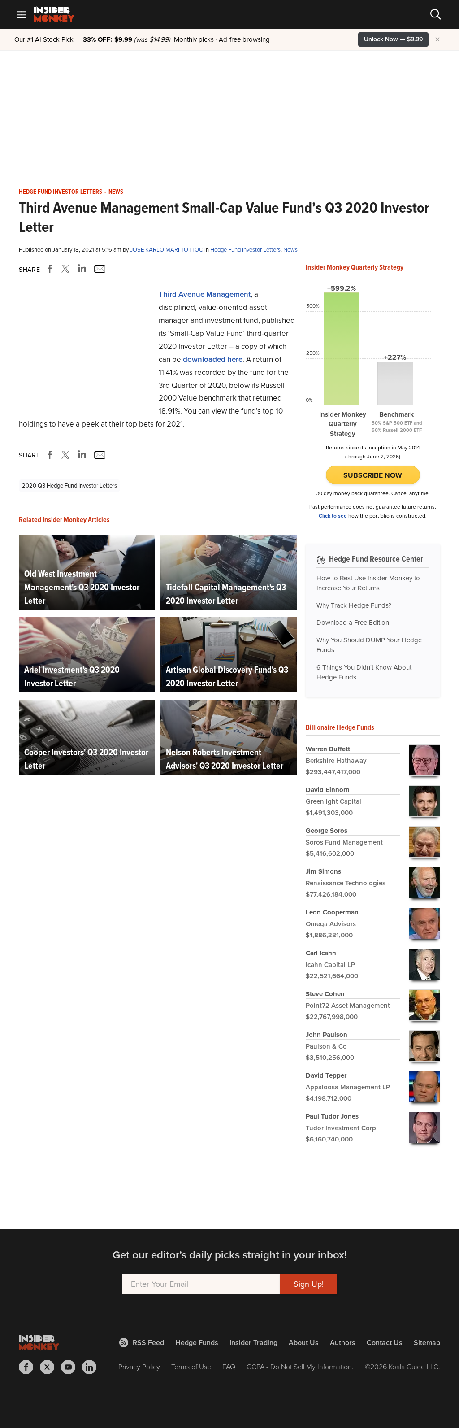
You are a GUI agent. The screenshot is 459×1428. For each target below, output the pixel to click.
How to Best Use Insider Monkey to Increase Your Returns (368, 583)
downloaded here (212, 359)
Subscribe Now (372, 475)
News (115, 191)
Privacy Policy (139, 1367)
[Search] (436, 14)
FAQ (228, 1367)
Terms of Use (191, 1367)
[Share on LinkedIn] (82, 269)
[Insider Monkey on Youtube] (71, 1367)
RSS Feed (148, 1342)
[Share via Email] (98, 269)
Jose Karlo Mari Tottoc (167, 249)
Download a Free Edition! (353, 622)
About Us (304, 1342)
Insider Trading (253, 1342)
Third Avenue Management (205, 294)
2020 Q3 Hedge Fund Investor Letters (69, 485)
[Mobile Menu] (21, 14)
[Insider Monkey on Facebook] (29, 1367)
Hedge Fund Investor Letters (60, 191)
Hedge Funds (196, 1342)
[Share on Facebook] (52, 269)
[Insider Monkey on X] (50, 1367)
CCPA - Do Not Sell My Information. (300, 1367)
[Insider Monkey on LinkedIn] (92, 1367)
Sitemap (427, 1342)
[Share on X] (67, 269)
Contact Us (385, 1342)
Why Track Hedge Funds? (353, 605)
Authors (342, 1342)
